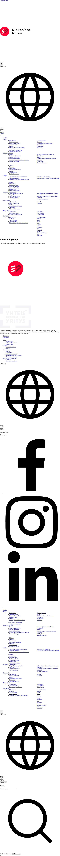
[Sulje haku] (0, 855)
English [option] (2, 129)
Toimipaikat (9, 352)
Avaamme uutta (13, 144)
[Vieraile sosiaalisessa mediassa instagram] (31, 550)
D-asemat (11, 167)
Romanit (39, 157)
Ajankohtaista (6, 200)
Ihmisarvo (39, 142)
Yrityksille (12, 194)
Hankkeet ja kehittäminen (15, 150)
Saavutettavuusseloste (11, 361)
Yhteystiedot (6, 216)
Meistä (4, 139)
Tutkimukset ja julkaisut (15, 151)
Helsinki (39, 218)
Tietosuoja (8, 359)
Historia (11, 146)
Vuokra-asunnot (13, 220)
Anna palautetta (13, 221)
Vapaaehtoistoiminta (11, 347)
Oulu (38, 234)
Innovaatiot (39, 147)
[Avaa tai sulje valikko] (0, 135)
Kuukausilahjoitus (13, 185)
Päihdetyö (11, 171)
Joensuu (39, 231)
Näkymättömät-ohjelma (15, 169)
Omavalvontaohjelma (11, 356)
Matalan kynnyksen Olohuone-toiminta (19, 160)
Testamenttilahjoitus (14, 187)
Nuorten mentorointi (14, 157)
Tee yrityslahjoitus (13, 197)
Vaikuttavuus (40, 144)
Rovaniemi (39, 235)
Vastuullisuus (40, 146)
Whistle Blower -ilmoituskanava (14, 355)
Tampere (39, 224)
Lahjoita (2, 133)
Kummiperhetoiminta (14, 158)
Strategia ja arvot (13, 142)
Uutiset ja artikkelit (14, 203)
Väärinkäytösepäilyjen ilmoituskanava (18, 223)
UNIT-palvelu (40, 161)
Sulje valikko (3, 782)
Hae (1, 789)
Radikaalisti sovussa (14, 174)
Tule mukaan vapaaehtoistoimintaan (18, 176)
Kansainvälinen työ (41, 162)
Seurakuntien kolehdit (14, 190)
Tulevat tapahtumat (14, 178)
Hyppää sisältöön (4, 0)
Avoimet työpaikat (13, 213)
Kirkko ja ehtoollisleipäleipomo (17, 147)
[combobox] (30, 98)
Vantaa (38, 221)
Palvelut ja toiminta (8, 153)
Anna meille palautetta (11, 354)
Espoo (38, 220)
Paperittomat (40, 155)
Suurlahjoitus (12, 189)
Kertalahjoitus (12, 183)
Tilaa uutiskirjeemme (14, 209)
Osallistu (5, 175)
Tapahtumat (12, 207)
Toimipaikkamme (41, 217)
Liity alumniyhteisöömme (15, 214)
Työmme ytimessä (41, 140)
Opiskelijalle (40, 211)
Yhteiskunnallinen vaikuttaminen (45, 143)
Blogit (10, 204)
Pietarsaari (39, 227)
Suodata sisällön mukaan (6, 853)
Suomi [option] (1, 130)
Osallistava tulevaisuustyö (43, 176)
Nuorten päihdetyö (14, 161)
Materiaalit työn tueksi (42, 199)
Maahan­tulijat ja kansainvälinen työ (45, 154)
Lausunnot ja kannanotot (15, 206)
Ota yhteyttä (12, 217)
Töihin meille (6, 210)
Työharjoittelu (40, 213)
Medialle (39, 202)
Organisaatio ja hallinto (15, 143)
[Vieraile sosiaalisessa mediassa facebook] (31, 493)
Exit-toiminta (12, 168)
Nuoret (11, 154)
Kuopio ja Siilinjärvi (42, 232)
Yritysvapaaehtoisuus (14, 196)
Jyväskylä (39, 230)
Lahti (38, 223)
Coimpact (39, 197)
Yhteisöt (11, 165)
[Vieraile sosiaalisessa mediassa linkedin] (31, 607)
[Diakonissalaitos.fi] (15, 61)
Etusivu (5, 137)
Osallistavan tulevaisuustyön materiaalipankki (48, 178)
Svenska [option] (2, 132)
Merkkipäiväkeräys (14, 186)
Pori (38, 228)
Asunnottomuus (13, 172)
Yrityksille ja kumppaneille (9, 192)
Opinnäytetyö (40, 214)
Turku (38, 225)
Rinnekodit (6, 337)
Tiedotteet (39, 203)
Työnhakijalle (12, 211)
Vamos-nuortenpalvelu (14, 155)
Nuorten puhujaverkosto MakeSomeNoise (47, 196)
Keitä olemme (12, 140)
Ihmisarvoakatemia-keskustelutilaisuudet (19, 179)
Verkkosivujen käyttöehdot (9, 358)
